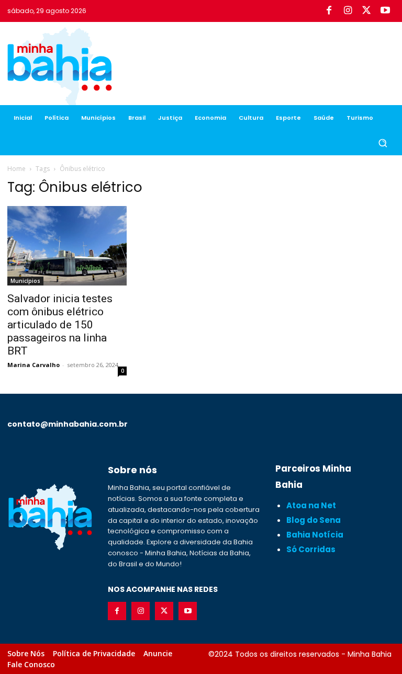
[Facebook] (328, 11)
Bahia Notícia (314, 534)
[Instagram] (347, 11)
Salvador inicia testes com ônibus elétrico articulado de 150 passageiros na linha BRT (60, 324)
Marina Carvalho (33, 365)
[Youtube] (385, 11)
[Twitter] (366, 11)
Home (16, 168)
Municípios (25, 280)
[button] (382, 143)
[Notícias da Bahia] (59, 68)
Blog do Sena (313, 520)
